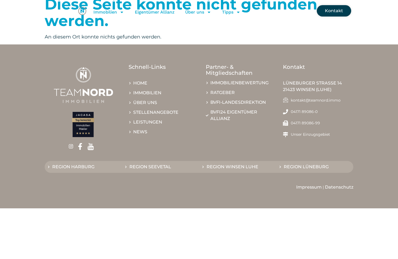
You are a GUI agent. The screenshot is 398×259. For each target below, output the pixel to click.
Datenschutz (339, 187)
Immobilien (105, 12)
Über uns (194, 12)
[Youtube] (92, 146)
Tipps (227, 12)
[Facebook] (82, 146)
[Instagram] (73, 146)
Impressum (309, 187)
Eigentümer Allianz (154, 12)
